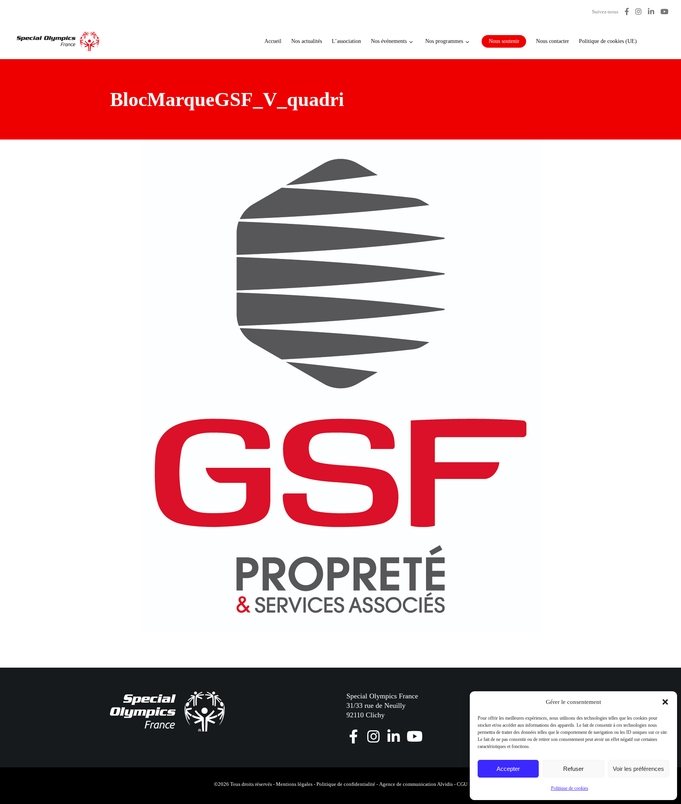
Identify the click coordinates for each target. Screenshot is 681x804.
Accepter (508, 768)
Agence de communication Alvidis (416, 784)
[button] (665, 702)
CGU (462, 784)
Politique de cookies (569, 788)
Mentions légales (294, 784)
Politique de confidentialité (345, 784)
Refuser (573, 768)
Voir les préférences (638, 768)
